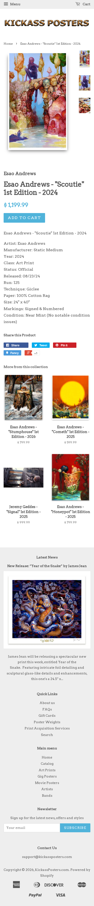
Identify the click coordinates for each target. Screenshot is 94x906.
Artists (47, 789)
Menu (14, 4)
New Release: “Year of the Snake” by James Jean (47, 566)
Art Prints (47, 770)
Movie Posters (47, 783)
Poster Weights (47, 722)
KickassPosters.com (52, 870)
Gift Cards (47, 715)
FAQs (47, 709)
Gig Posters (47, 776)
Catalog (47, 763)
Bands (47, 795)
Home (8, 43)
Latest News (47, 557)
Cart (86, 4)
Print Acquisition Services (47, 728)
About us (47, 703)
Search (47, 735)
